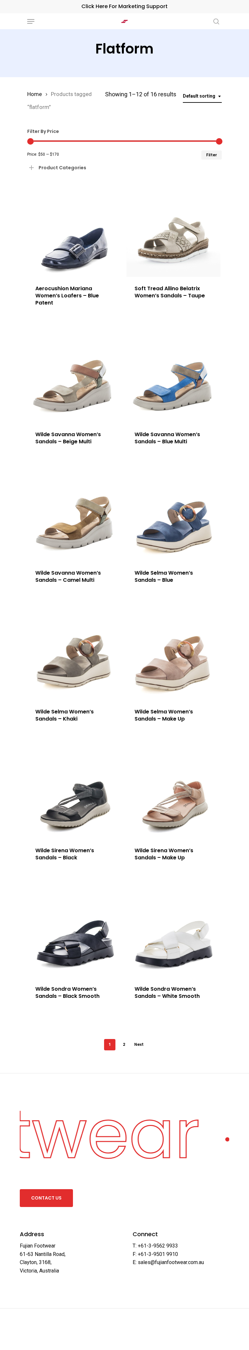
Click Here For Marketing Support (124, 6)
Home (34, 94)
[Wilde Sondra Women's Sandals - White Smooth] (173, 930)
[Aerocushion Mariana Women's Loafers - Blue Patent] (74, 230)
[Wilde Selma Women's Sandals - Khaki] (74, 653)
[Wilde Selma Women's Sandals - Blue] (173, 514)
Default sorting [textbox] (199, 96)
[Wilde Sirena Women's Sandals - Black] (74, 792)
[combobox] (202, 96)
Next (139, 1044)
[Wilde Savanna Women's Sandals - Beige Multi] (74, 376)
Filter (211, 155)
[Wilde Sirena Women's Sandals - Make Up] (173, 792)
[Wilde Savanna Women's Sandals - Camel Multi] (74, 514)
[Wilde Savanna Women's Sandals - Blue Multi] (173, 376)
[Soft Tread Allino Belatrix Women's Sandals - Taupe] (173, 230)
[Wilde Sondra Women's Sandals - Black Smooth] (74, 930)
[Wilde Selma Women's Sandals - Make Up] (173, 653)
